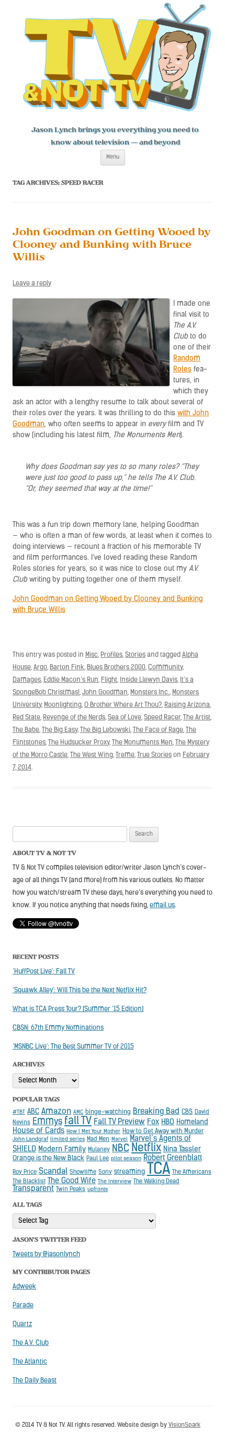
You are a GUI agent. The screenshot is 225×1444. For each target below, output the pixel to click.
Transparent (33, 1189)
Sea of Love (124, 717)
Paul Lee (97, 1159)
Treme (125, 755)
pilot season (126, 1159)
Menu (112, 157)
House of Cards (38, 1131)
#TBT (19, 1112)
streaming (129, 1172)
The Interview (114, 1182)
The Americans (191, 1172)
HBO (167, 1122)
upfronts (97, 1190)
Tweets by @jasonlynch (46, 1254)
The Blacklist (29, 1181)
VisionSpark (184, 1425)
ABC (33, 1112)
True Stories (154, 755)
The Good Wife (72, 1181)
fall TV (78, 1121)
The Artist (196, 717)
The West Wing (91, 755)
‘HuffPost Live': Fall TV (44, 971)
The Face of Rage (158, 730)
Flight (109, 680)
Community (165, 667)
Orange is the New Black (48, 1158)
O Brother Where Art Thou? (123, 705)
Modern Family (62, 1149)
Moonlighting (63, 705)
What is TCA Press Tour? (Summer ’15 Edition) (78, 1009)
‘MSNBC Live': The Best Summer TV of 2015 (73, 1046)
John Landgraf (30, 1139)
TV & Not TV (117, 60)
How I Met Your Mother (93, 1132)
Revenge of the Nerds (74, 717)
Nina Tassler (182, 1149)
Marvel (119, 1139)
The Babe (26, 730)
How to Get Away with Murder (163, 1131)
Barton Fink (67, 667)
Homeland (192, 1122)
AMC (78, 1112)
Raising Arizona (187, 705)
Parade (23, 1305)
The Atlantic (30, 1361)
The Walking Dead (156, 1181)
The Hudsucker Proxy (78, 742)
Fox (153, 1122)
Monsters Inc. (150, 692)
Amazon (56, 1112)
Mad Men (98, 1139)
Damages (27, 680)
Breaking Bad (156, 1112)
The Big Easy (59, 730)
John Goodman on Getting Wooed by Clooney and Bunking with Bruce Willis (112, 246)
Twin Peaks (70, 1189)
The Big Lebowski (105, 730)
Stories (135, 655)
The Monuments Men (142, 742)
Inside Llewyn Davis (148, 680)
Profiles (111, 655)
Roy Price (25, 1172)
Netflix (146, 1148)
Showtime (83, 1172)
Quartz (22, 1324)
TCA (158, 1169)
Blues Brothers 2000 (116, 667)
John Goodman (105, 692)
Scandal (53, 1172)
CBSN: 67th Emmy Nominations (58, 1028)
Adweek (24, 1286)
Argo (40, 667)
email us (162, 905)
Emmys (47, 1121)
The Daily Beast (35, 1380)
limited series (67, 1139)
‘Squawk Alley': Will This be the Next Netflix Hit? (80, 990)
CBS (187, 1112)
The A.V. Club (31, 1343)
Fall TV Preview (119, 1122)
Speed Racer (162, 717)
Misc (91, 655)
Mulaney (99, 1150)
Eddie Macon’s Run (70, 680)
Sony (105, 1172)
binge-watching (108, 1112)
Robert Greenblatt (172, 1158)
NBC (120, 1149)
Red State (26, 717)
